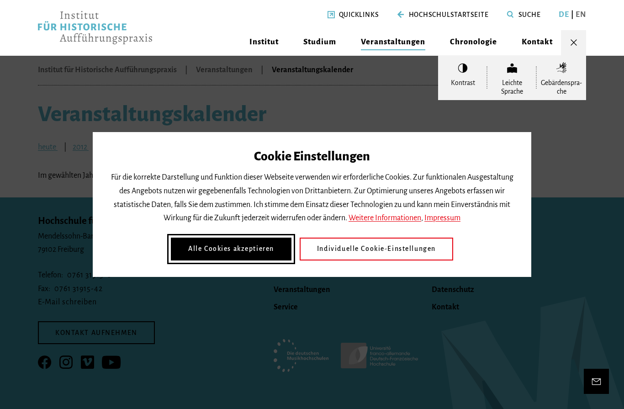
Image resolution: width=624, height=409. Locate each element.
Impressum (442, 218)
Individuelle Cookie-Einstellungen (376, 248)
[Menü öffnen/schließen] (573, 42)
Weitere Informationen (385, 218)
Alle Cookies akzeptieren (231, 248)
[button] (353, 15)
